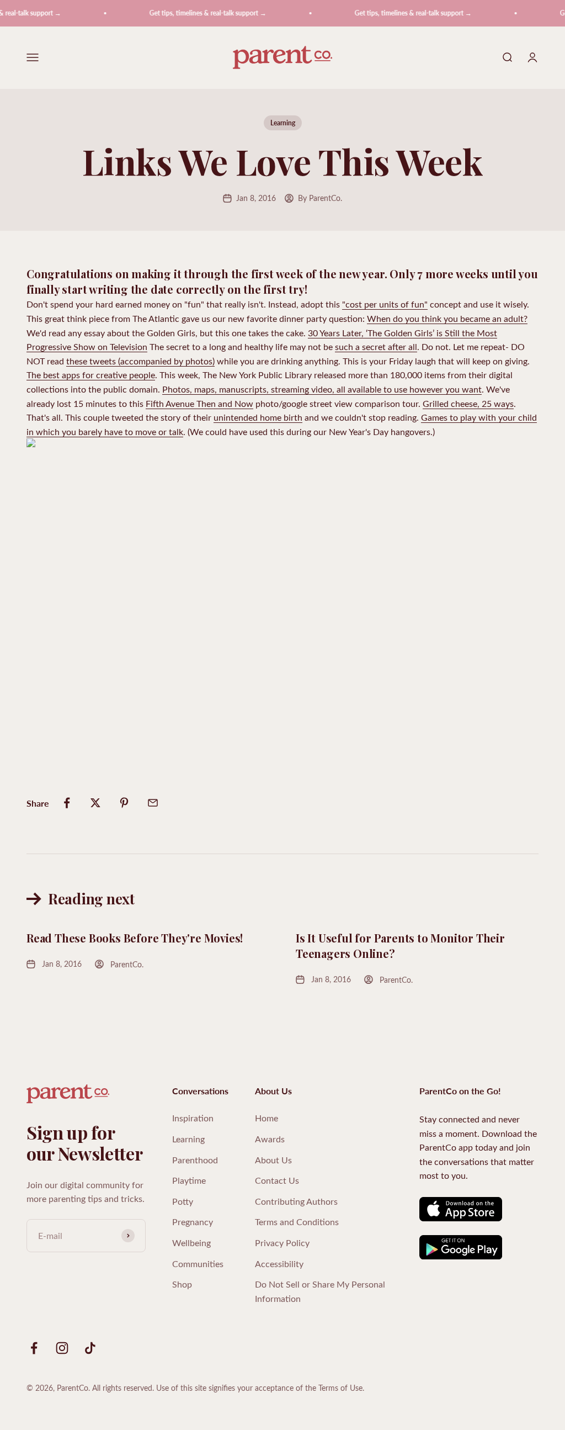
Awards (270, 1139)
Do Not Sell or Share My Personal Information (320, 1291)
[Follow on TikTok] (90, 1348)
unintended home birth (258, 417)
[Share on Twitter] (95, 803)
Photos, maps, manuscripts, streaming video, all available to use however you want (322, 389)
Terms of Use (340, 1388)
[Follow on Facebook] (33, 1348)
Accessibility (279, 1263)
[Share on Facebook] (67, 803)
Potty (182, 1201)
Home (266, 1118)
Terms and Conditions (297, 1221)
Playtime (189, 1180)
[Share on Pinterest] (124, 803)
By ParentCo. (320, 198)
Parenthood (195, 1160)
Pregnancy (192, 1221)
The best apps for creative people (90, 374)
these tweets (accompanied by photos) (140, 361)
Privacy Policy (282, 1242)
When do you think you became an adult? (447, 318)
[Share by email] (153, 803)
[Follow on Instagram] (62, 1348)
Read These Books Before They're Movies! (134, 937)
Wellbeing (191, 1242)
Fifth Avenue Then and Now (199, 403)
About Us (273, 1160)
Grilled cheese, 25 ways (468, 403)
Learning (282, 123)
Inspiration (193, 1118)
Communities (197, 1263)
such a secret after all (376, 346)
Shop (182, 1284)
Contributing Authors (296, 1201)
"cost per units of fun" (385, 304)
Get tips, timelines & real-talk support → (199, 13)
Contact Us (277, 1180)
